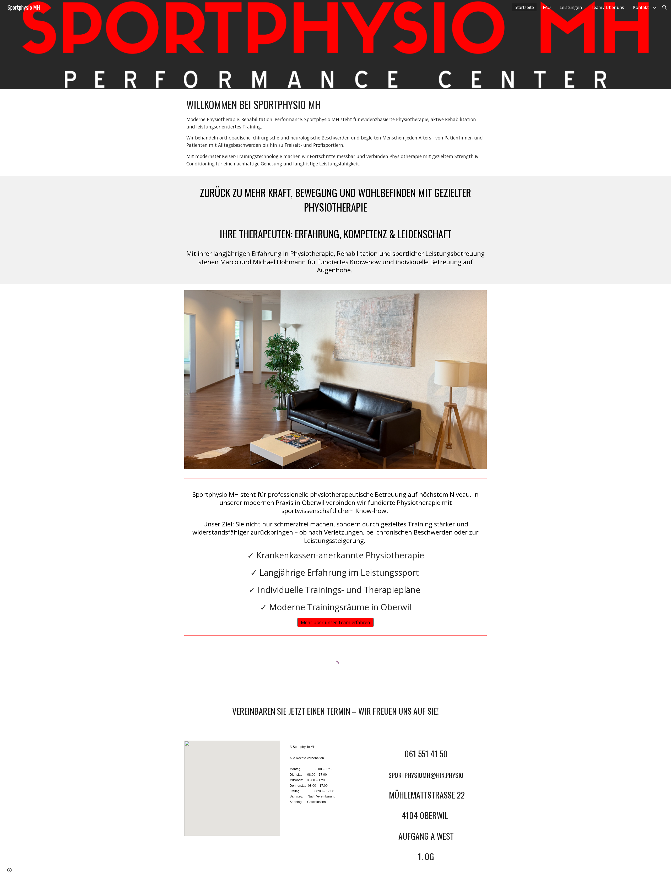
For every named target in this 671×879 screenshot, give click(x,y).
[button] (664, 7)
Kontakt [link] (641, 7)
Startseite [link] (524, 7)
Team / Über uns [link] (607, 7)
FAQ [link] (547, 7)
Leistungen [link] (571, 7)
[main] (335, 132)
